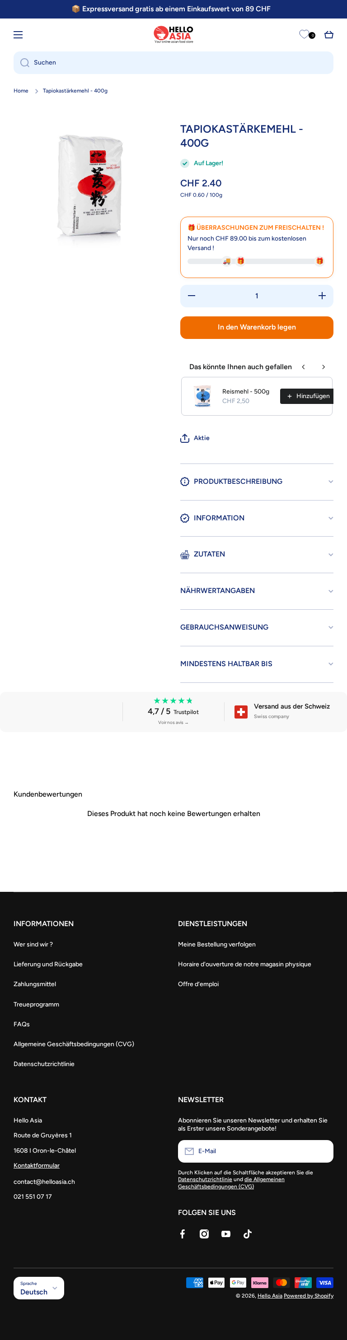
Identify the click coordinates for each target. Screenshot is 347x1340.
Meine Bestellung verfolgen (217, 944)
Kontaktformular (37, 1165)
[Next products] (323, 367)
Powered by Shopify (308, 1296)
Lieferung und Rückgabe (48, 964)
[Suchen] (21, 62)
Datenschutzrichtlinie (44, 1064)
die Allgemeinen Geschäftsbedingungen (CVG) (231, 1183)
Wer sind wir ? (33, 944)
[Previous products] (304, 367)
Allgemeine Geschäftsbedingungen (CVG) (74, 1044)
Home (21, 91)
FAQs (22, 1024)
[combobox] (173, 62)
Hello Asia (270, 1296)
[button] (328, 34)
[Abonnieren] (322, 1151)
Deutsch (33, 1292)
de (37, 34)
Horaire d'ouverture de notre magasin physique (244, 964)
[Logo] (173, 34)
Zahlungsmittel (35, 984)
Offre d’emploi (198, 984)
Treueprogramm (36, 1004)
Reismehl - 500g (245, 391)
